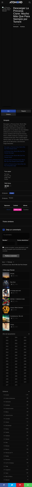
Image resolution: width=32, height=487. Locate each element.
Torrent (11, 193)
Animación (15, 26)
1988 (16, 373)
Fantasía (7, 435)
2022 (7, 340)
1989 (7, 373)
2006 (16, 355)
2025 (7, 337)
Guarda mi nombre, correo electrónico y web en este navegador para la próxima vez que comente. (15, 249)
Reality (7, 456)
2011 (25, 349)
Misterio (7, 446)
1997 (16, 364)
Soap (6, 466)
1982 (16, 379)
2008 (25, 352)
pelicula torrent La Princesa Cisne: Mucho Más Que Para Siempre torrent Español (14, 160)
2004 (7, 358)
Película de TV (9, 452)
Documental (8, 425)
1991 (16, 370)
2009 (16, 352)
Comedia (7, 418)
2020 (25, 340)
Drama (7, 429)
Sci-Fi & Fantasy (9, 463)
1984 (25, 376)
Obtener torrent (10, 209)
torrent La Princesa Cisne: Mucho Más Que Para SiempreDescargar (15, 164)
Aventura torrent (9, 408)
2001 (7, 361)
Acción (7, 395)
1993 (25, 367)
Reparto (23, 111)
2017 (25, 343)
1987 (25, 373)
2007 (7, 355)
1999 (25, 361)
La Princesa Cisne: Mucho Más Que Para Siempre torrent (14, 156)
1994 (16, 367)
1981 (25, 379)
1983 (7, 379)
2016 (7, 346)
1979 (16, 382)
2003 (16, 358)
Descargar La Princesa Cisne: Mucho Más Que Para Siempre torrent (14, 147)
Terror (6, 473)
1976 (16, 385)
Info (8, 111)
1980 (7, 382)
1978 (25, 382)
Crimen (7, 422)
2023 (25, 337)
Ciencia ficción (9, 415)
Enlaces (8, 114)
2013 (7, 349)
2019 (7, 343)
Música (7, 449)
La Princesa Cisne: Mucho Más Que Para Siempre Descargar (14, 152)
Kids (6, 442)
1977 (7, 385)
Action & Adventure (10, 398)
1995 (7, 367)
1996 (25, 364)
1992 (7, 370)
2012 (16, 349)
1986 (7, 376)
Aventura (22, 26)
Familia (7, 432)
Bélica (6, 412)
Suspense (7, 469)
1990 (25, 370)
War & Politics (8, 476)
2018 (16, 343)
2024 (16, 337)
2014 (25, 346)
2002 (25, 358)
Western (7, 480)
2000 (16, 361)
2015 (16, 346)
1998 (7, 364)
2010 (7, 352)
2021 (16, 340)
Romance (7, 459)
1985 (16, 376)
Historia (7, 439)
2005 (25, 355)
